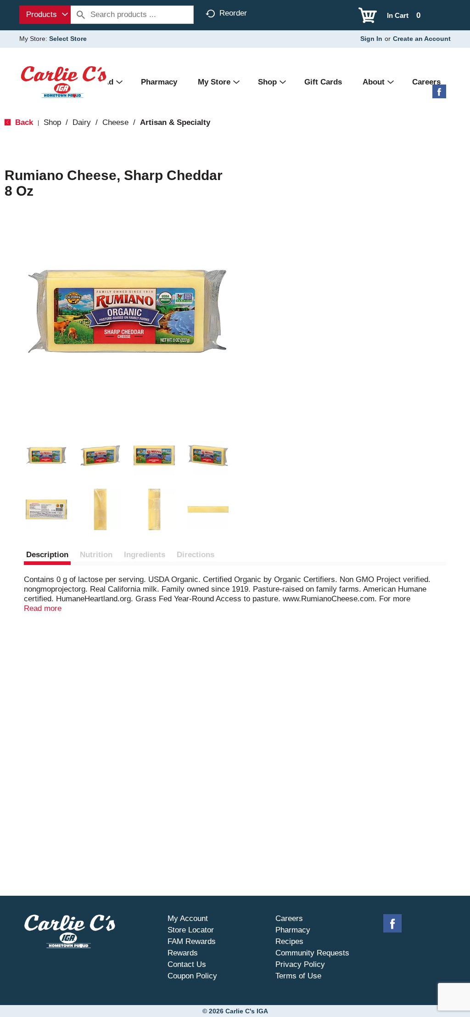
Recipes (289, 941)
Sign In (371, 38)
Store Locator (191, 930)
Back (23, 122)
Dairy (82, 122)
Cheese (115, 122)
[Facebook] (439, 94)
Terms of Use (298, 976)
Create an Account (422, 38)
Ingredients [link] (144, 554)
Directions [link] (195, 554)
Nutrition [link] (96, 554)
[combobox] (45, 15)
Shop (52, 122)
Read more (43, 608)
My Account (188, 918)
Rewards (183, 953)
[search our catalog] (81, 15)
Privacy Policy (300, 964)
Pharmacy (292, 930)
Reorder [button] (233, 13)
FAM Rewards (192, 941)
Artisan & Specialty (175, 122)
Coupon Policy (192, 976)
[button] (46, 455)
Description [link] (47, 554)
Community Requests (312, 953)
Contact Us (187, 964)
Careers (289, 918)
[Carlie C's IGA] (63, 81)
